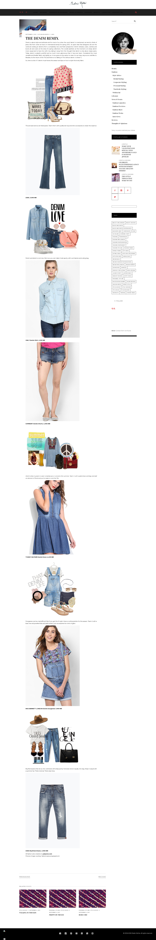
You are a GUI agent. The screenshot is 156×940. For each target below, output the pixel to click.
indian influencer (118, 264)
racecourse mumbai (119, 281)
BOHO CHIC (83, 915)
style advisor (126, 287)
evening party (125, 234)
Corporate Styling (120, 82)
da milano (116, 234)
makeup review (117, 276)
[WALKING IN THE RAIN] (32, 899)
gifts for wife (117, 256)
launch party (117, 273)
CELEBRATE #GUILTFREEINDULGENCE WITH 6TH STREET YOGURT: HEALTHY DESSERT (129, 166)
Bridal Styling (118, 79)
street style (127, 284)
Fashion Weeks (118, 113)
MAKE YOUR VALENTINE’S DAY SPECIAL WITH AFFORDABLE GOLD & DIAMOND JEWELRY (129, 151)
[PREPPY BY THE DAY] (62, 899)
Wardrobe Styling (119, 89)
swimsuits (116, 292)
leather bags (127, 273)
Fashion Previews (119, 106)
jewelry (124, 267)
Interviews (116, 117)
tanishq (122, 292)
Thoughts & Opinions (119, 123)
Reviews (115, 120)
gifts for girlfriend (128, 253)
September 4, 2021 (34, 910)
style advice (116, 287)
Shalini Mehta (44, 34)
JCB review (116, 267)
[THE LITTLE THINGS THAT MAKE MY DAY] (116, 177)
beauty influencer (118, 222)
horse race (126, 256)
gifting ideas (117, 253)
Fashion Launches (119, 103)
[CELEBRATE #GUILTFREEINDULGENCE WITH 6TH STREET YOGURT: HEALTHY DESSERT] (114, 165)
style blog (116, 290)
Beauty (114, 69)
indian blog (116, 259)
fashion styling (117, 248)
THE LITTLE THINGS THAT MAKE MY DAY (127, 178)
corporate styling (129, 231)
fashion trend (128, 248)
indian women (130, 264)
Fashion (114, 72)
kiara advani (131, 270)
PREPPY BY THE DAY (56, 915)
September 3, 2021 (31, 34)
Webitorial (116, 93)
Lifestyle (115, 96)
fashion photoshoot (119, 245)
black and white (118, 225)
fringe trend (117, 250)
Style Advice (23, 910)
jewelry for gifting (119, 270)
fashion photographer (120, 242)
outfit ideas (127, 276)
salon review (131, 281)
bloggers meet (117, 231)
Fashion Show (118, 110)
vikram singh (131, 292)
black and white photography (122, 228)
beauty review (131, 222)
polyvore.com (47, 854)
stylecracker (125, 290)
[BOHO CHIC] (92, 899)
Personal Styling (54, 910)
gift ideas (126, 250)
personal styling (118, 278)
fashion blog (123, 236)
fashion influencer (119, 239)
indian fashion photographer (122, 262)
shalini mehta (117, 284)
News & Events (117, 99)
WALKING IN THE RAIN (27, 913)
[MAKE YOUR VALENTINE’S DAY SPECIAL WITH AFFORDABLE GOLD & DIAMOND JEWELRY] (116, 150)
